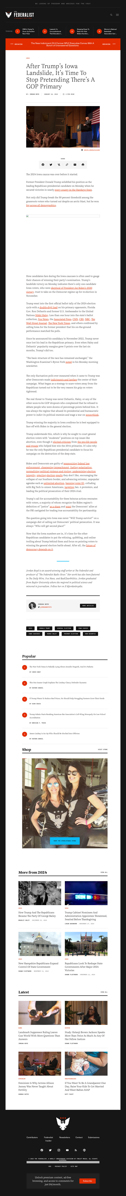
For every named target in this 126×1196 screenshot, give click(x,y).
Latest (23, 992)
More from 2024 (32, 872)
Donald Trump (44, 628)
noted (69, 362)
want (68, 506)
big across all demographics (41, 205)
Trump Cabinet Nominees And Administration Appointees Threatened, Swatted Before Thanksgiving (86, 916)
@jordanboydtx (46, 607)
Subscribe (87, 1181)
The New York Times (59, 323)
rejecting (41, 475)
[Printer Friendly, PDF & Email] (83, 165)
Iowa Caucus (83, 628)
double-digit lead (48, 307)
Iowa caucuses (34, 634)
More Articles (88, 606)
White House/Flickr (92, 150)
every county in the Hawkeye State (73, 189)
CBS (81, 319)
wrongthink (92, 414)
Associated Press (62, 319)
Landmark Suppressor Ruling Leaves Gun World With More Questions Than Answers (39, 1036)
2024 (30, 628)
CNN (75, 319)
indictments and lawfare (64, 379)
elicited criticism (62, 441)
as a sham (55, 506)
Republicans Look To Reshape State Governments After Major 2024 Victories (83, 967)
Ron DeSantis (90, 634)
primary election (71, 634)
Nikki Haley (41, 315)
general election (64, 628)
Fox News (43, 319)
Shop (26, 749)
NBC (87, 319)
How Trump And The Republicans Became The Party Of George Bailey (37, 914)
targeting (69, 487)
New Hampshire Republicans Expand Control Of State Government (38, 965)
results (59, 475)
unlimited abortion (54, 483)
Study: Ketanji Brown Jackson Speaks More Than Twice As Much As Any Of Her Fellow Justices (85, 1036)
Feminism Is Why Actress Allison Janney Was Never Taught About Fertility (36, 1086)
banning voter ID (75, 483)
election (51, 475)
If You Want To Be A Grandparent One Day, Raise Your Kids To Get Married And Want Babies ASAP (85, 1086)
